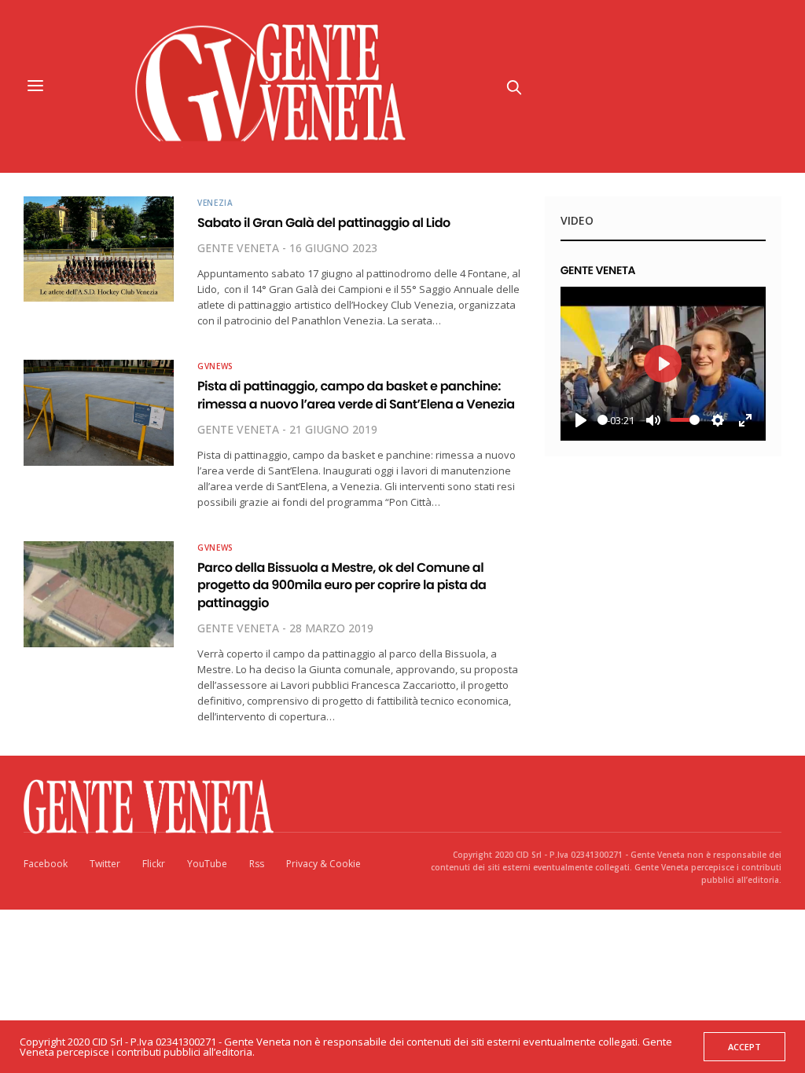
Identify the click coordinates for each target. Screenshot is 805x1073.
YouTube (207, 863)
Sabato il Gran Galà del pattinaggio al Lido (323, 223)
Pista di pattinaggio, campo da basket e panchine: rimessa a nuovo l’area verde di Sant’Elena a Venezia (356, 394)
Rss (256, 863)
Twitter (105, 863)
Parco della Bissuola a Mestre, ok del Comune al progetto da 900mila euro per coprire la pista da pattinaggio (342, 585)
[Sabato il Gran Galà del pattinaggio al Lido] (99, 249)
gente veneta (238, 247)
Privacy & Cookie (323, 863)
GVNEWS (215, 366)
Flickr (153, 863)
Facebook (46, 863)
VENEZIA (215, 203)
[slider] (602, 419)
